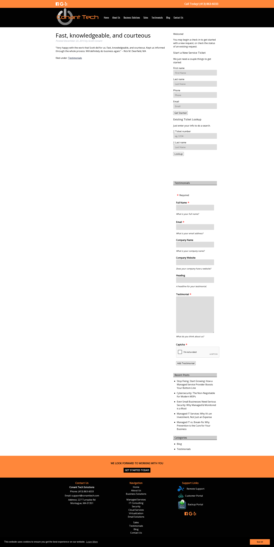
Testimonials (157, 17)
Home (106, 17)
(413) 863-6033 (86, 491)
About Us (116, 17)
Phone (176, 90)
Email (176, 101)
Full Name (181, 202)
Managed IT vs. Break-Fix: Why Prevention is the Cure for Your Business (193, 426)
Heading (180, 275)
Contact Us (178, 17)
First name (179, 68)
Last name (178, 79)
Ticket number (182, 131)
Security (136, 506)
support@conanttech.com (85, 495)
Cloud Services (136, 509)
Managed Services (136, 499)
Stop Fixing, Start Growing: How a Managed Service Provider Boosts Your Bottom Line (195, 385)
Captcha (180, 344)
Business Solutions (132, 17)
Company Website (186, 257)
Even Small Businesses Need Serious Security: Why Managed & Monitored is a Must (196, 405)
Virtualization (136, 513)
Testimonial (182, 294)
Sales (145, 17)
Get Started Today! (137, 470)
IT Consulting (136, 503)
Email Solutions (136, 516)
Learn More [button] (92, 542)
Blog (168, 17)
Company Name (184, 240)
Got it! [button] (260, 542)
